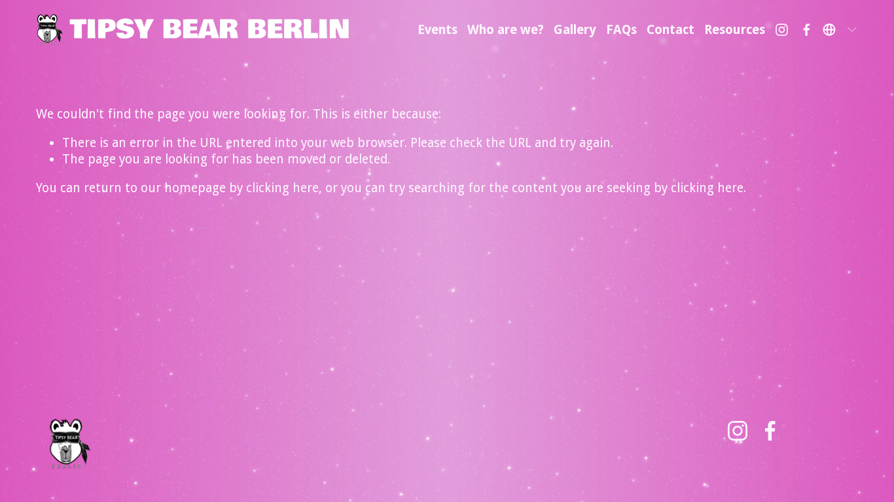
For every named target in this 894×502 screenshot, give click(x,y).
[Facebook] (806, 29)
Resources (734, 29)
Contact (670, 29)
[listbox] (840, 30)
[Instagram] (781, 29)
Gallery (575, 29)
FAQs (621, 29)
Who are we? (505, 29)
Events (437, 29)
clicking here (282, 187)
